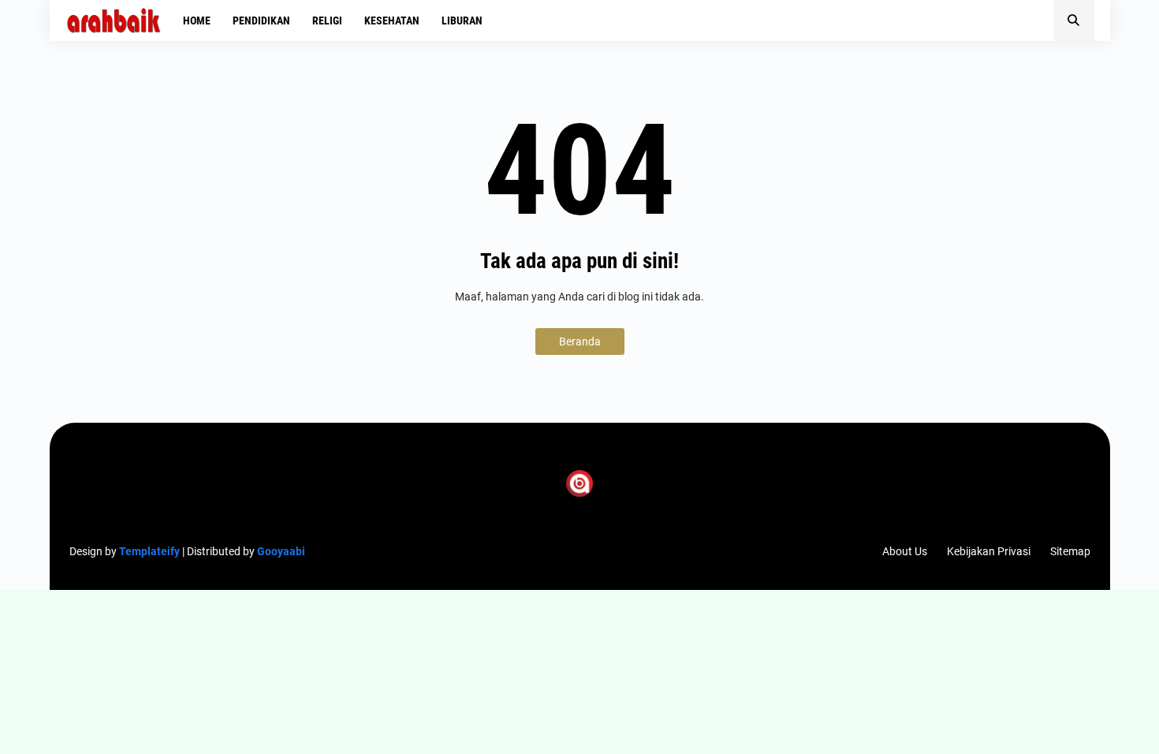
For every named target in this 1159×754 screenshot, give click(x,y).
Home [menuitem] (197, 20)
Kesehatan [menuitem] (391, 20)
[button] (1073, 20)
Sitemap (1070, 551)
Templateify (149, 551)
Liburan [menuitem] (462, 20)
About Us (904, 551)
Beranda (580, 341)
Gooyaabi (281, 551)
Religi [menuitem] (327, 20)
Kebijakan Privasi (988, 551)
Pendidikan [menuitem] (261, 20)
